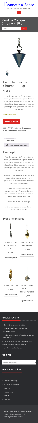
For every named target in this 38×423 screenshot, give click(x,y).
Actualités (7, 388)
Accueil (6, 377)
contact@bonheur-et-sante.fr (13, 417)
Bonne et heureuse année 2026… (14, 325)
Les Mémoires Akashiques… (13, 348)
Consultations (8, 392)
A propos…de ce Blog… (11, 380)
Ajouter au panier (11, 121)
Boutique (7, 399)
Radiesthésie (12, 131)
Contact (6, 396)
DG (25, 131)
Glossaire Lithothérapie (11, 384)
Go (24, 29)
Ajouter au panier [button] (11, 258)
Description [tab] (10, 141)
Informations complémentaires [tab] (16, 145)
